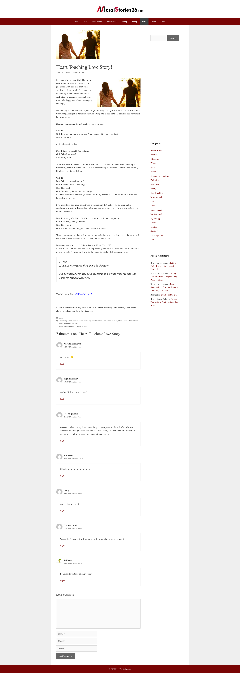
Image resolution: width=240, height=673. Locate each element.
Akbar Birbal (156, 150)
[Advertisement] (164, 91)
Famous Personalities (159, 175)
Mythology (155, 218)
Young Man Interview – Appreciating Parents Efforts (163, 276)
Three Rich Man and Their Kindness (73, 326)
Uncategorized (156, 235)
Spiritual (154, 231)
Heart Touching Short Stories (90, 320)
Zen (152, 239)
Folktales (154, 180)
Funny (134, 21)
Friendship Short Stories (68, 320)
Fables (153, 163)
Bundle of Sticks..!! (169, 294)
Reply (62, 364)
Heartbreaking (156, 192)
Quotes (153, 21)
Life (85, 21)
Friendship (155, 184)
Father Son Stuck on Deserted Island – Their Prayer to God (164, 287)
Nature (153, 222)
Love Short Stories (110, 320)
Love (144, 21)
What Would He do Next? (69, 323)
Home (77, 21)
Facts (163, 21)
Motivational (97, 21)
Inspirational (112, 21)
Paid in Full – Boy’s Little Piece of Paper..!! (163, 266)
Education (155, 158)
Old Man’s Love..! (83, 294)
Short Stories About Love (128, 320)
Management (156, 209)
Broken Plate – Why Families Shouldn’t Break (164, 302)
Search (173, 38)
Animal (153, 154)
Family (124, 21)
